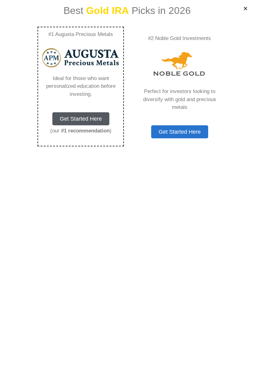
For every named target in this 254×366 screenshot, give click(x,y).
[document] (127, 183)
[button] (245, 8)
